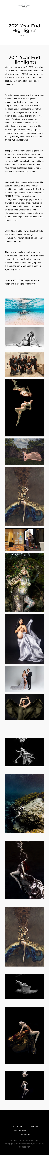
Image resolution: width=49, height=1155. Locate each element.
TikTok (33, 1131)
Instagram (20, 1131)
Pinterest (34, 1126)
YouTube (25, 1135)
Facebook (16, 1126)
